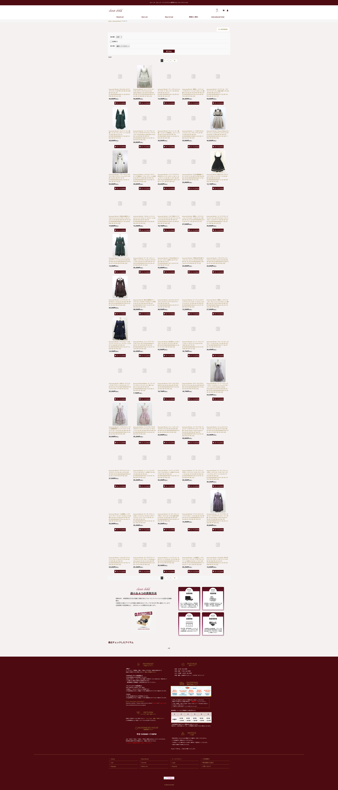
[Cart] (223, 10)
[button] (217, 10)
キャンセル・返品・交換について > (155, 718)
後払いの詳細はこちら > (150, 672)
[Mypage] (227, 10)
